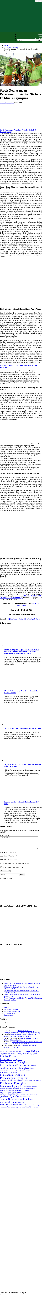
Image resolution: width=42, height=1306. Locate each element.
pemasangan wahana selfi (8, 1080)
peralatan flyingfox (9, 1096)
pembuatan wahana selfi (22, 1090)
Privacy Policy (37, 38)
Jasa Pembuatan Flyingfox (13, 1065)
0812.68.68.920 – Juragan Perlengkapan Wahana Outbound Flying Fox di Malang (22, 1031)
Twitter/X (21, 619)
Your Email (4, 856)
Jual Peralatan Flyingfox (14, 1068)
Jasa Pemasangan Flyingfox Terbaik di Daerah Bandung (21, 1039)
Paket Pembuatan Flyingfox (9, 1072)
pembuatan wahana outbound (7, 1090)
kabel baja (32, 1068)
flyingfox (21, 1051)
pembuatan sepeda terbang (30, 1086)
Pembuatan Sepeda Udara (6, 1088)
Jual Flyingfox (31, 1065)
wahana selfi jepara (36, 1105)
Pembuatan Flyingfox (11, 47)
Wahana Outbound (25, 1105)
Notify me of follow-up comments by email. (16, 863)
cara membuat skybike (6, 1051)
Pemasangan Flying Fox (12, 1074)
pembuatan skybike (30, 1088)
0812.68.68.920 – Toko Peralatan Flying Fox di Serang (22, 728)
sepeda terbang (25, 1099)
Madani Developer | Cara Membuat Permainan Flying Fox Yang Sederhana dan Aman (23, 1042)
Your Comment (5, 835)
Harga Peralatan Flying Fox (8, 1054)
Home (40, 34)
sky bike (12, 1101)
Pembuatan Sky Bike (19, 1088)
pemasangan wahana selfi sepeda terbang (29, 1080)
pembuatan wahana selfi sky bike (9, 1094)
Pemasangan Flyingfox (14, 1077)
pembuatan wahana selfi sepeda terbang (11, 1092)
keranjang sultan (4, 1070)
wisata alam (36, 1107)
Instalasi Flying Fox (10, 1056)
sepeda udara (3, 1102)
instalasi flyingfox (11, 1059)
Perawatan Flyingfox (25, 1096)
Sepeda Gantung (9, 1013)
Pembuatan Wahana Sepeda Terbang (28, 1094)
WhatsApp (30, 619)
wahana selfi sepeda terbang (9, 1107)
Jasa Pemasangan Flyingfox (13, 1062)
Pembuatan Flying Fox (12, 1086)
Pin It (37, 619)
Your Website (4, 860)
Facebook (13, 619)
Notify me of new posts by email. (13, 867)
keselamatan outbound (14, 1070)
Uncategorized (8, 1015)
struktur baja (21, 1102)
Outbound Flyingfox (25, 1070)
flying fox (15, 1051)
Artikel (40, 36)
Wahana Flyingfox (9, 1104)
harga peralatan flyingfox (27, 1054)
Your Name (4, 852)
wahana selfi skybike (25, 1107)
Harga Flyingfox (32, 1051)
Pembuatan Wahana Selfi (12, 1011)
